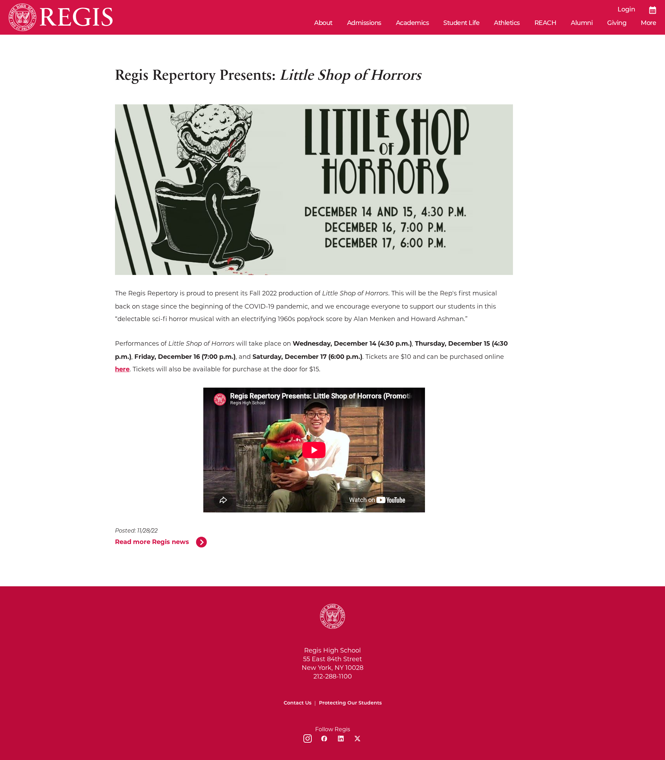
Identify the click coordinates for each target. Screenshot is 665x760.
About (323, 23)
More (648, 23)
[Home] (61, 17)
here (122, 369)
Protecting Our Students (350, 703)
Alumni (582, 23)
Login (626, 10)
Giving (616, 23)
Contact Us (297, 703)
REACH (545, 23)
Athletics (507, 23)
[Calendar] (652, 10)
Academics (412, 23)
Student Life (461, 23)
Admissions (364, 23)
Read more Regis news (152, 542)
